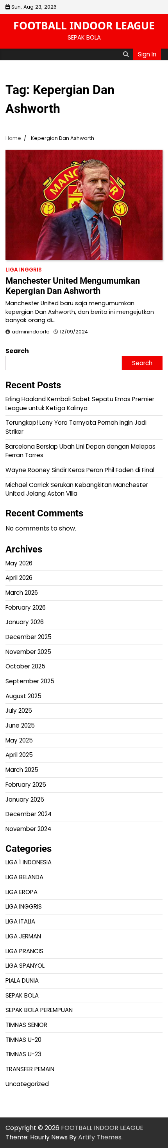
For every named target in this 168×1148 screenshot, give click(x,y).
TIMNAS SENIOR (26, 1025)
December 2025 (28, 637)
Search (17, 350)
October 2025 (25, 666)
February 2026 (25, 607)
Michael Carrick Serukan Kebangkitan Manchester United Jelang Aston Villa (76, 489)
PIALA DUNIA (22, 980)
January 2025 (24, 799)
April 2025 (19, 755)
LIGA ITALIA (20, 921)
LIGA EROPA (21, 892)
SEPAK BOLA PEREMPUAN (39, 1010)
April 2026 (18, 578)
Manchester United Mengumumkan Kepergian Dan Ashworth (72, 286)
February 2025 (25, 784)
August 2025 (23, 696)
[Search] (126, 54)
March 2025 (21, 770)
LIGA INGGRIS (23, 269)
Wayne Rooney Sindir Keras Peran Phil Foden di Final (79, 470)
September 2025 (29, 681)
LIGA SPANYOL (25, 965)
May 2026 (18, 563)
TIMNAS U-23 (23, 1054)
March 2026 (21, 592)
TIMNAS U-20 (23, 1040)
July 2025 (18, 710)
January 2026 (24, 622)
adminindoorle (31, 331)
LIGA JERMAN (23, 936)
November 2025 (28, 652)
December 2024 (28, 814)
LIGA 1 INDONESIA (28, 862)
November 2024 (28, 829)
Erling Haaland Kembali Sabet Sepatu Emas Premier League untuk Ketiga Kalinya (79, 403)
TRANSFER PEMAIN (29, 1069)
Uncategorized (27, 1084)
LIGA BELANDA (24, 877)
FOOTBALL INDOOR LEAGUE (84, 25)
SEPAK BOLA (22, 995)
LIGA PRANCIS (24, 951)
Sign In (147, 54)
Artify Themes (100, 1137)
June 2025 (20, 725)
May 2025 (19, 740)
